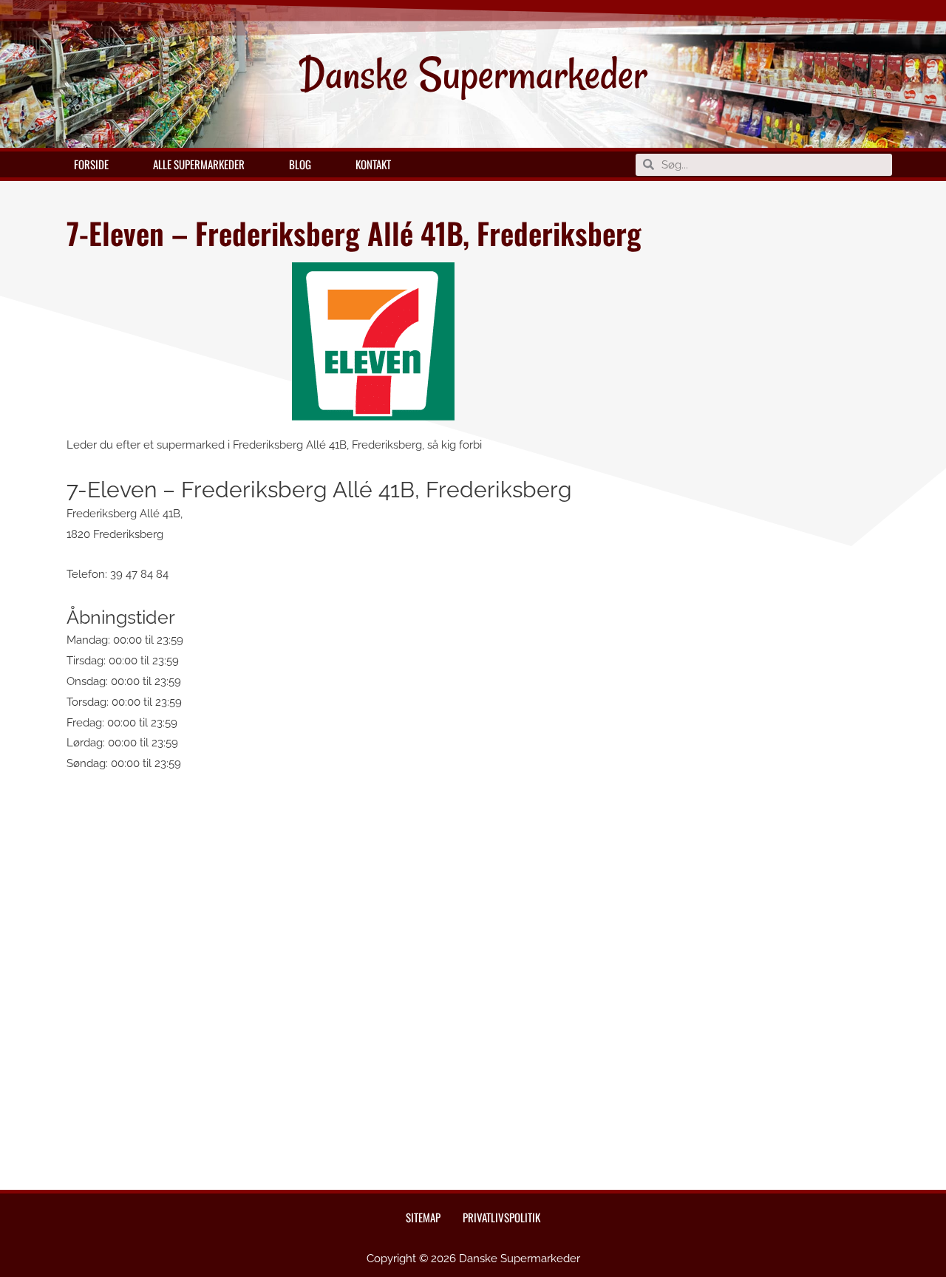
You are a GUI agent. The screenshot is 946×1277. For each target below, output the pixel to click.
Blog (300, 164)
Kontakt (373, 164)
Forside (91, 164)
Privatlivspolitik (501, 1217)
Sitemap (423, 1217)
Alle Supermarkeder (199, 164)
